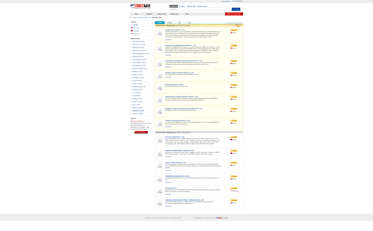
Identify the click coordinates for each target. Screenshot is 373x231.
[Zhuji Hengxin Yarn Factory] (160, 87)
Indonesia (136, 34)
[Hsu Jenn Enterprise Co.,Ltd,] (160, 140)
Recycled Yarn (171, 25)
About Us (148, 218)
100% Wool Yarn (138, 56)
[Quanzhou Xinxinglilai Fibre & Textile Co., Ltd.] (160, 48)
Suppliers (173, 6)
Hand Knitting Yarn (139, 86)
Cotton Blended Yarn (139, 62)
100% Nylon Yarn (138, 47)
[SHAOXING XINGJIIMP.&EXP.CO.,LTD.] (160, 179)
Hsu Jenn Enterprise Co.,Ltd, (174, 137)
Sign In (223, 1)
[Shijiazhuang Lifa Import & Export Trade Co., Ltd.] (160, 99)
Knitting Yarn (137, 89)
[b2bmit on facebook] (217, 218)
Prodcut (169, 22)
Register (228, 1)
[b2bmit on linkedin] (223, 218)
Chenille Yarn (137, 74)
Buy (189, 22)
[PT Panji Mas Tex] (160, 191)
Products (182, 6)
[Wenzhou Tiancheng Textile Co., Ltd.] (160, 123)
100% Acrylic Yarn (138, 41)
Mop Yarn (136, 104)
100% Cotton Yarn (138, 44)
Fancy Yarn (136, 80)
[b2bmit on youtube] (221, 218)
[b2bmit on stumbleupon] (227, 218)
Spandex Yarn (137, 113)
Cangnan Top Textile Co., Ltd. (175, 30)
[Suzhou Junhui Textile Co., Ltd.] (160, 165)
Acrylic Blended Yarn (139, 59)
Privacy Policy (164, 218)
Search (237, 9)
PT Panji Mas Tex (171, 188)
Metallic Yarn (137, 101)
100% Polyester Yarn (139, 50)
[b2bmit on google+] (219, 218)
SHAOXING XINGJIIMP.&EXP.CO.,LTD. (177, 176)
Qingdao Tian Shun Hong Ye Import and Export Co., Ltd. (184, 108)
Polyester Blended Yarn (140, 68)
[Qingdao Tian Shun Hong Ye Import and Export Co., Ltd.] (160, 111)
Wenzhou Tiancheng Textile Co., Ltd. (177, 120)
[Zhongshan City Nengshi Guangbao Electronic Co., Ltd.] (160, 63)
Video (187, 14)
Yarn (150, 17)
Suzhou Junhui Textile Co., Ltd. (175, 162)
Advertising (173, 218)
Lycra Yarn (136, 95)
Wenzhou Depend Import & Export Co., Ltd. (179, 72)
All (135, 25)
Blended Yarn (137, 71)
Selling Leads (191, 6)
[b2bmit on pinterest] (225, 218)
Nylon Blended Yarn (138, 65)
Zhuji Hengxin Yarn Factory (174, 84)
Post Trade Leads (235, 14)
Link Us (179, 218)
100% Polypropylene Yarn (140, 53)
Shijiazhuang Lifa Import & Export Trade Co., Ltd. (181, 96)
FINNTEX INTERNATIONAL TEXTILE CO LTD (179, 150)
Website (169, 39)
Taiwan (136, 31)
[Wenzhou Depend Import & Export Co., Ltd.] (160, 75)
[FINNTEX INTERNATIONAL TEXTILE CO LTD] (160, 153)
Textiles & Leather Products (140, 17)
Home (136, 14)
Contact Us (155, 218)
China (136, 28)
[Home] (130, 17)
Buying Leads (202, 6)
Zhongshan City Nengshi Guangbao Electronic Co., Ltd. (183, 61)
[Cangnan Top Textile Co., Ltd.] (160, 33)
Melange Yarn (137, 98)
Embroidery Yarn (138, 77)
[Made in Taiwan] (140, 7)
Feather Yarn (137, 83)
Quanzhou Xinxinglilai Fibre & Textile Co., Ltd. (180, 45)
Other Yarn (137, 107)
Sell (179, 22)
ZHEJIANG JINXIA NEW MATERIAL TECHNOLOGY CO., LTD (184, 200)
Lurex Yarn (136, 92)
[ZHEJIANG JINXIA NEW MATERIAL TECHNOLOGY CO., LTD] (160, 203)
